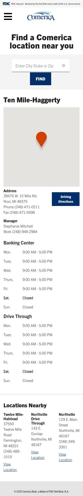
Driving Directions (65, 199)
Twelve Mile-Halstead (13, 416)
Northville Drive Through (39, 418)
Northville (67, 414)
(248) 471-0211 (27, 206)
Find (40, 78)
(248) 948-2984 (24, 231)
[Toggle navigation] (8, 16)
